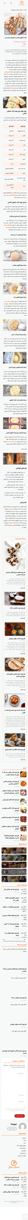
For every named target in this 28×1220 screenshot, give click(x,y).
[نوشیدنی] (14, 850)
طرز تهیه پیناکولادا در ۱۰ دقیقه (11, 907)
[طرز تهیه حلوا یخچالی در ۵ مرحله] (23, 935)
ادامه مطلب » (22, 588)
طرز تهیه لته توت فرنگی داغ (11, 889)
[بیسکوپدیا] (22, 3)
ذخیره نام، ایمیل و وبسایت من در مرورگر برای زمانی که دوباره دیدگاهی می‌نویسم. (15, 1109)
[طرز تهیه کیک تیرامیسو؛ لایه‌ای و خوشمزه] (23, 819)
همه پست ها (12, 1129)
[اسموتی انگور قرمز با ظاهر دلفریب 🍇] (23, 900)
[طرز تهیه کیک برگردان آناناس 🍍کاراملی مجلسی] (23, 783)
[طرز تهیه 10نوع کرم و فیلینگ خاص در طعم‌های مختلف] (23, 838)
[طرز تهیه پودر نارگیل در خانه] (14, 986)
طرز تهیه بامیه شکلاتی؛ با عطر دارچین (15, 750)
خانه (25, 10)
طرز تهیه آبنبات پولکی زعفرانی (17, 639)
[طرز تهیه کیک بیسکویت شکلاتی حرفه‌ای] (23, 828)
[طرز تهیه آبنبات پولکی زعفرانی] (14, 1013)
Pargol (24, 44)
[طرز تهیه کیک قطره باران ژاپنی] (23, 802)
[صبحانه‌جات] (14, 879)
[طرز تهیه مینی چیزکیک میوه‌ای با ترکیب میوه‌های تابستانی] (23, 793)
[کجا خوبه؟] (14, 872)
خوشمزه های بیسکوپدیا (17, 10)
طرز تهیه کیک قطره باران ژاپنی (11, 800)
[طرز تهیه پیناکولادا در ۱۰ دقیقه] (23, 909)
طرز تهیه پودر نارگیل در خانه (17, 608)
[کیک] (14, 865)
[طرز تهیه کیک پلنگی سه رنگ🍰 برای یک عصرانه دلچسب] (23, 774)
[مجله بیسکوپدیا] (14, 858)
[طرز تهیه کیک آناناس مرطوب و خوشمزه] (23, 810)
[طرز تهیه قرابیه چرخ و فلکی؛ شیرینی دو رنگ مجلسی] (14, 957)
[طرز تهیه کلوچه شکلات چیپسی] (23, 917)
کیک (15, 42)
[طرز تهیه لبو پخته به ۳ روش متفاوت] (23, 926)
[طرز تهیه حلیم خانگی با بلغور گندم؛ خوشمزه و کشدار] (14, 1039)
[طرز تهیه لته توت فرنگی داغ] (23, 891)
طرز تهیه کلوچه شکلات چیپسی (10, 915)
